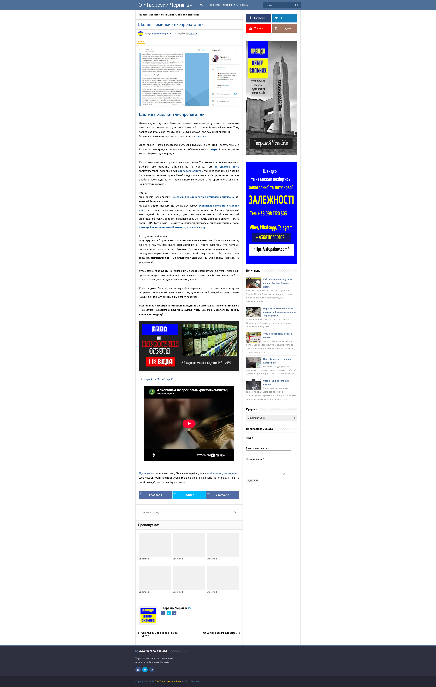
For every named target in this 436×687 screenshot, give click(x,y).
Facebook (155, 495)
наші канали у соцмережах (223, 473)
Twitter (189, 495)
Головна (143, 15)
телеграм (201, 136)
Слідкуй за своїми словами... (220, 632)
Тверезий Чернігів (174, 608)
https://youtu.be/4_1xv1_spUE (156, 379)
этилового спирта (189, 170)
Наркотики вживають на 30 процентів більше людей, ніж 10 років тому (279, 312)
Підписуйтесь (147, 473)
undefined (144, 559)
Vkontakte (222, 495)
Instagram (286, 28)
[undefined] (155, 545)
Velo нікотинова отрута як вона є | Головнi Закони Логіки (277, 283)
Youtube (258, 28)
